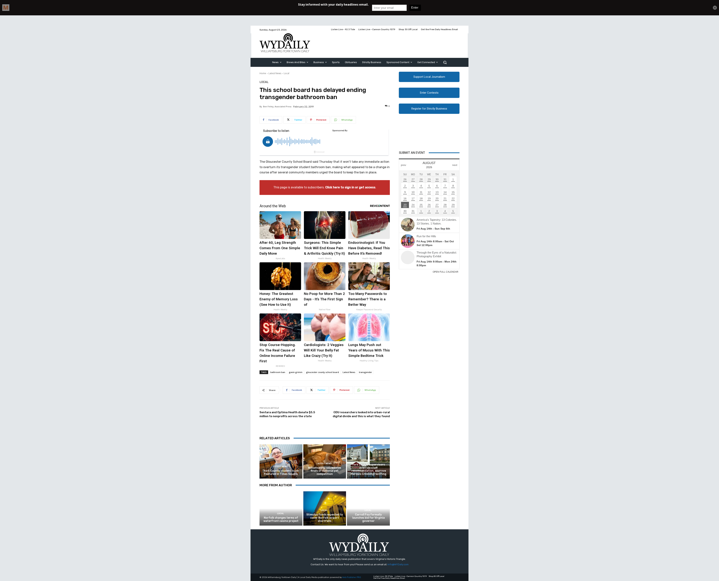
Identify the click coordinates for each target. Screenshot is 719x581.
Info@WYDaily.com (398, 564)
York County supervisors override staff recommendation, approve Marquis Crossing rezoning (368, 469)
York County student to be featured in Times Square (280, 472)
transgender (365, 372)
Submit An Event (412, 152)
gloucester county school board (322, 372)
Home (263, 73)
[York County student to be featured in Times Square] (281, 461)
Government (368, 460)
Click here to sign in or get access (350, 187)
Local (286, 73)
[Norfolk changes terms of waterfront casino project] (281, 508)
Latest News (275, 73)
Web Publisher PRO (351, 577)
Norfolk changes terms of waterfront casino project (280, 519)
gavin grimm (295, 372)
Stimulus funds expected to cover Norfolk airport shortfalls (324, 518)
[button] (444, 62)
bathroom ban (277, 372)
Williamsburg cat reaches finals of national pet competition (324, 471)
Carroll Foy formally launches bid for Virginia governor (368, 518)
